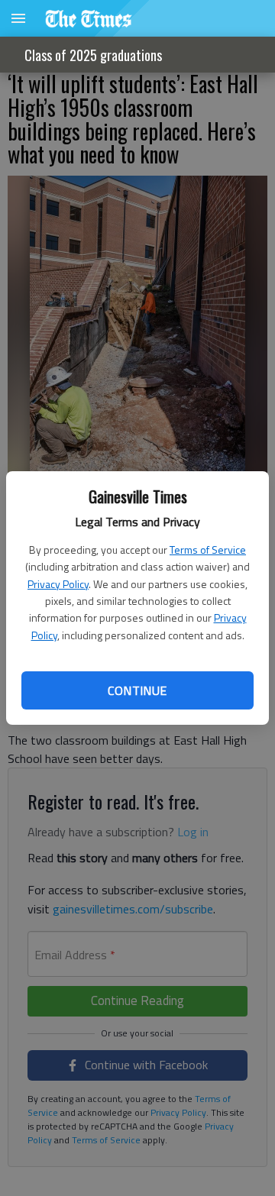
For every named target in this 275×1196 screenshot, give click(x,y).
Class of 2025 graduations (93, 55)
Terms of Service (208, 549)
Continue (137, 690)
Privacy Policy (58, 584)
